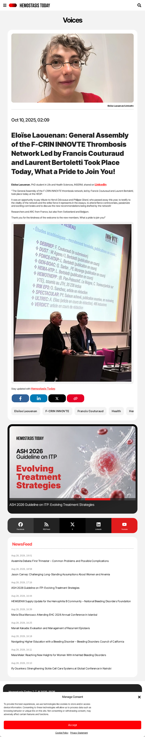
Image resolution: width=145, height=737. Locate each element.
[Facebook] (21, 524)
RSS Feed (46, 529)
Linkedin (98, 529)
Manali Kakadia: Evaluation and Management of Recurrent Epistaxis (50, 628)
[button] (139, 697)
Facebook (20, 529)
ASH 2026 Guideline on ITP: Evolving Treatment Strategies (45, 587)
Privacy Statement (79, 732)
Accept (72, 725)
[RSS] (47, 524)
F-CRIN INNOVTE (57, 411)
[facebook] (20, 398)
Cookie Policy (61, 732)
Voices (72, 20)
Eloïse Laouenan (25, 411)
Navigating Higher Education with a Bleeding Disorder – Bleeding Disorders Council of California (67, 641)
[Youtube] (124, 524)
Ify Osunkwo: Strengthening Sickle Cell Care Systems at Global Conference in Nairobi (61, 668)
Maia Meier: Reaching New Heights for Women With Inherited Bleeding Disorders (58, 655)
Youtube (124, 529)
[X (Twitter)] (57, 398)
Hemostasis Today (43, 388)
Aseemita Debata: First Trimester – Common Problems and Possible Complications (60, 560)
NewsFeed (22, 544)
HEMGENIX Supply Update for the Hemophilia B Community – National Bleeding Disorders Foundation (71, 601)
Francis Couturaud (91, 411)
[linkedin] (38, 398)
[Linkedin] (99, 524)
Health (116, 411)
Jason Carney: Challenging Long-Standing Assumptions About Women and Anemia (60, 574)
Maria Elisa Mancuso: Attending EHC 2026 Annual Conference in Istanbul (54, 614)
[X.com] (72, 524)
